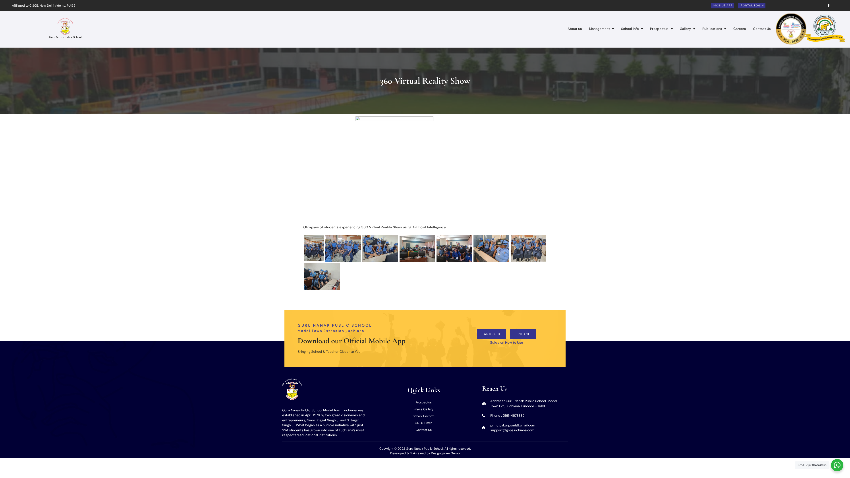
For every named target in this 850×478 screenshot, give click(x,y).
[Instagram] (835, 5)
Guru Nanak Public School (65, 37)
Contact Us (762, 29)
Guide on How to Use (506, 342)
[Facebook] (826, 5)
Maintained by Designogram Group (435, 453)
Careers (739, 29)
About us (575, 29)
